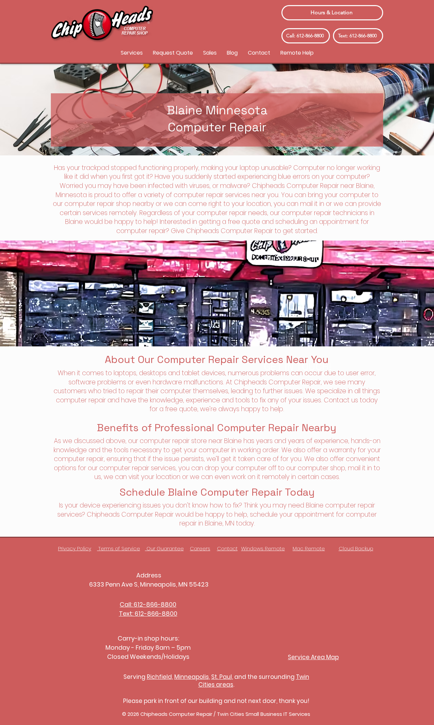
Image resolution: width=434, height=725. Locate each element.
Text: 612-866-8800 (148, 613)
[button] (132, 53)
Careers (200, 548)
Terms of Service (118, 548)
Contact (227, 548)
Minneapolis (191, 677)
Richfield (159, 677)
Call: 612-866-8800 (148, 604)
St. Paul (221, 677)
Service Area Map (313, 657)
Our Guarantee (164, 548)
